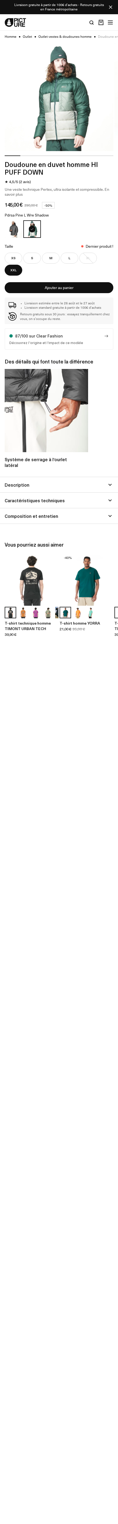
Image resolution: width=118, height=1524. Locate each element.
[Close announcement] (110, 7)
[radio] (13, 229)
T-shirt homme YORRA (80, 623)
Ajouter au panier (59, 287)
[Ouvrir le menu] (110, 22)
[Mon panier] (101, 22)
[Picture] (15, 22)
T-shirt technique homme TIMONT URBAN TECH (28, 625)
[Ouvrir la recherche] (91, 22)
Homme (10, 36)
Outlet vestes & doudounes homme (65, 36)
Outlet (27, 36)
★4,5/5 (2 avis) (18, 181)
